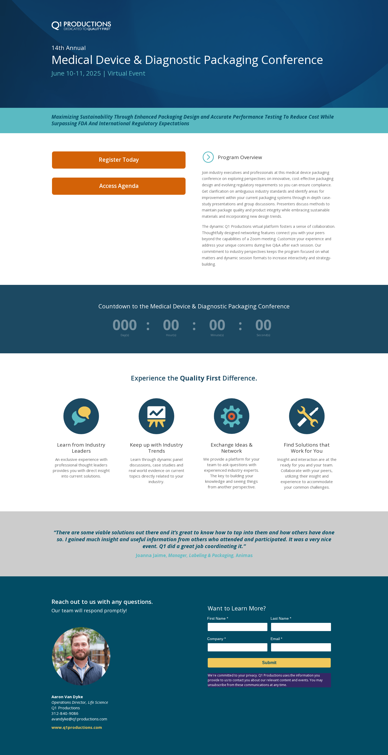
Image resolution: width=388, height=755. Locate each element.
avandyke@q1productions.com (79, 718)
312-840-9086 (64, 713)
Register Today (119, 159)
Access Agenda (119, 185)
